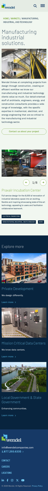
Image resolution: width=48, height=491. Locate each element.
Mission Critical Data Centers (24, 343)
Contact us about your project (24, 132)
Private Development (17, 288)
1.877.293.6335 (12, 452)
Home (6, 19)
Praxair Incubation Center (21, 190)
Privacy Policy (37, 486)
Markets (15, 19)
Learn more (8, 302)
